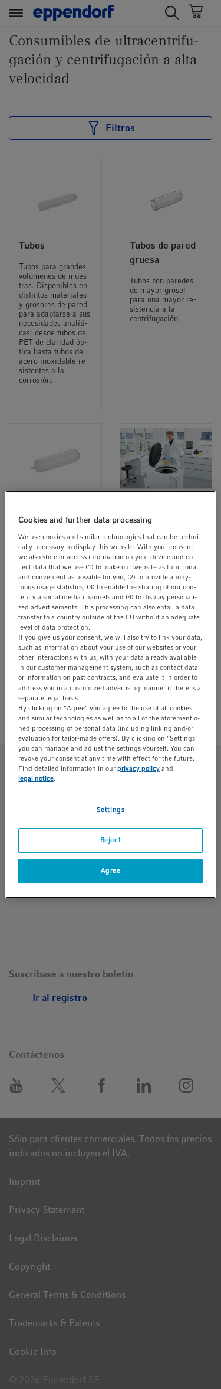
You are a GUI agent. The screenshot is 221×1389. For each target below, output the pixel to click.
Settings (111, 810)
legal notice (36, 778)
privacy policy (138, 768)
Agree (111, 870)
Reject (110, 840)
